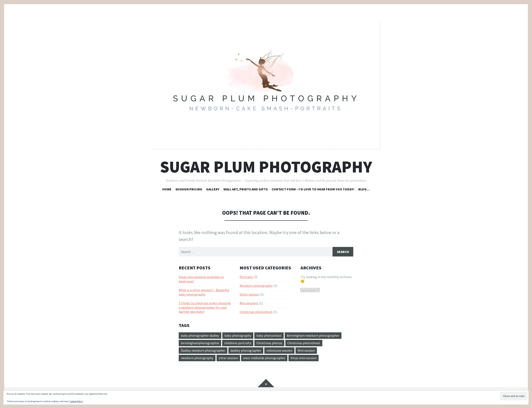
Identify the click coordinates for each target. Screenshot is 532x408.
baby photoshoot (269, 335)
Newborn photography (256, 286)
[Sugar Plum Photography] (266, 85)
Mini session (306, 350)
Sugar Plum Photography (266, 167)
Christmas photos (269, 343)
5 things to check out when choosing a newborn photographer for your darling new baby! (205, 307)
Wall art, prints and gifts (245, 189)
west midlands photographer (264, 358)
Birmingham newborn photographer (313, 335)
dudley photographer (245, 350)
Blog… (364, 189)
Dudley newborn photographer (203, 350)
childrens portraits (237, 343)
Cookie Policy (76, 401)
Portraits (246, 277)
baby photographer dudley (200, 335)
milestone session (279, 350)
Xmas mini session (303, 358)
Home (166, 189)
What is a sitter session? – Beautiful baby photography (204, 292)
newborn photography (197, 358)
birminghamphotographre (200, 343)
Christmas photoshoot (256, 312)
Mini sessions (249, 303)
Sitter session (249, 294)
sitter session (228, 358)
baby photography (237, 335)
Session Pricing (188, 189)
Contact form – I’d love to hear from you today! (313, 189)
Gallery (212, 189)
